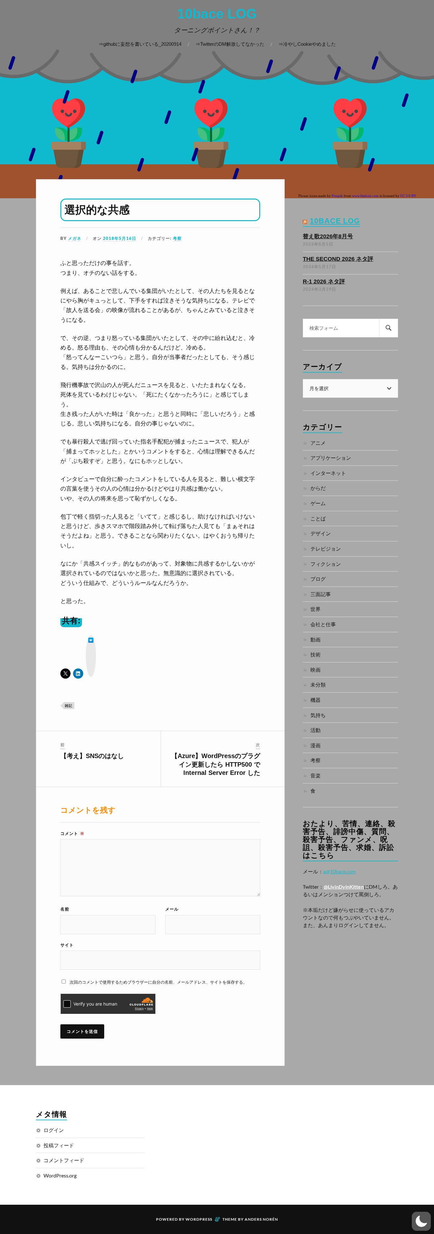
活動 (315, 730)
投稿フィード (59, 1145)
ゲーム (318, 503)
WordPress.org (60, 1175)
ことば (318, 518)
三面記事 (320, 594)
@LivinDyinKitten (344, 887)
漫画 (315, 745)
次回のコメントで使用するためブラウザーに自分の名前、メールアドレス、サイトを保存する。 (158, 982)
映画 (315, 670)
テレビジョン (325, 549)
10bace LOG (217, 13)
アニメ (318, 443)
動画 (315, 639)
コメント (72, 833)
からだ (318, 488)
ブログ (318, 579)
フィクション (325, 564)
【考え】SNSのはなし (92, 755)
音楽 (315, 775)
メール (172, 909)
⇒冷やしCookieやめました (307, 44)
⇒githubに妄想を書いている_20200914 (139, 44)
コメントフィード (64, 1160)
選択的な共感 (97, 210)
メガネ (74, 238)
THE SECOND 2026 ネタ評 (338, 259)
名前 (64, 909)
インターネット (328, 473)
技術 (315, 654)
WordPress (199, 1219)
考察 (177, 238)
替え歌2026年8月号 (328, 236)
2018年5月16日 (119, 238)
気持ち (318, 715)
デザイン (320, 533)
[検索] (388, 328)
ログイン (54, 1130)
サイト (67, 944)
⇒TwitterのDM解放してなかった (229, 44)
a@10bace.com (339, 871)
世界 (315, 609)
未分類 (318, 684)
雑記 (68, 705)
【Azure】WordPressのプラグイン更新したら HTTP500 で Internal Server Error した (215, 764)
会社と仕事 (323, 624)
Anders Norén (261, 1219)
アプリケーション (330, 458)
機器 (315, 700)
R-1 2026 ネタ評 (324, 281)
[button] (421, 1221)
